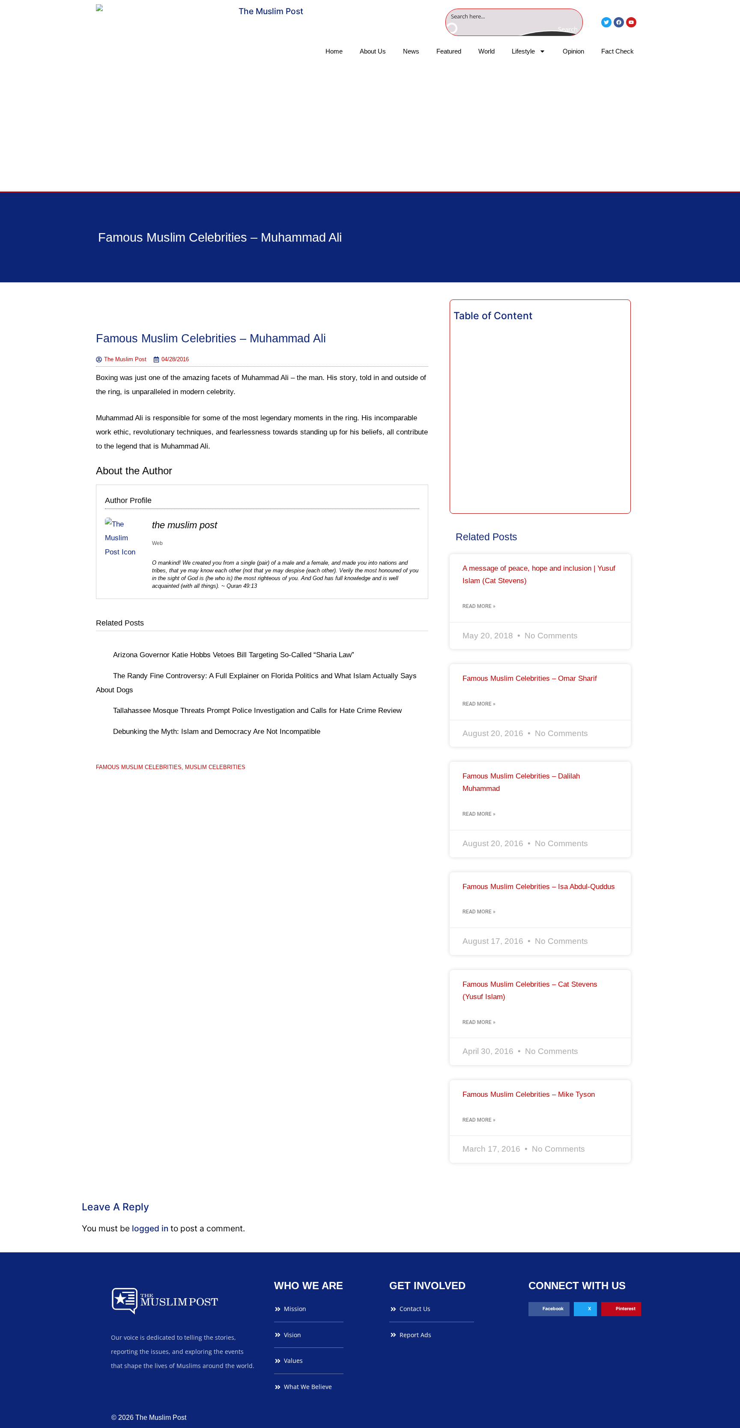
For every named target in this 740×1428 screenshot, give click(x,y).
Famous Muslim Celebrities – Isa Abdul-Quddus (538, 887)
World (486, 51)
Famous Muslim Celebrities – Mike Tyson (528, 1094)
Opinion (573, 51)
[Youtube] (631, 22)
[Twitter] (606, 22)
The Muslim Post (184, 525)
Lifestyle (523, 51)
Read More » (478, 606)
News (411, 51)
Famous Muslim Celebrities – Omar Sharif (529, 678)
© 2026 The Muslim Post (148, 1417)
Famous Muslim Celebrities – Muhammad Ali (220, 237)
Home (334, 51)
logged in (150, 1228)
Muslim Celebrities (215, 767)
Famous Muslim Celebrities (139, 767)
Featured (448, 51)
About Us (373, 51)
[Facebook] (619, 22)
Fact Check (617, 51)
